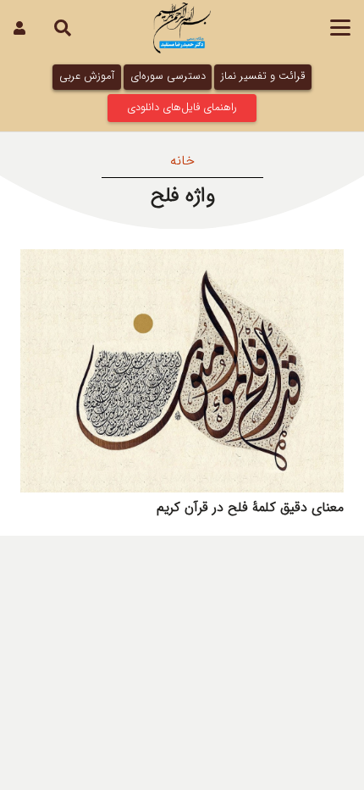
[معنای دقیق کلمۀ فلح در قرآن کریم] (182, 370)
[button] (340, 28)
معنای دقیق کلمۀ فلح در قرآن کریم (250, 507)
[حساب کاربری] (19, 27)
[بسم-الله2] (182, 28)
